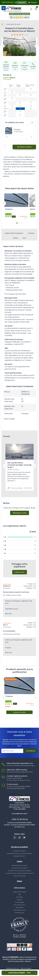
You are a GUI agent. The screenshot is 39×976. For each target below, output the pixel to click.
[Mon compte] (31, 8)
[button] (18, 17)
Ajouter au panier (26, 147)
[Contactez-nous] (16, 2)
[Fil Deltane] (16, 200)
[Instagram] (19, 837)
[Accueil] (3, 24)
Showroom (21, 2)
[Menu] (4, 8)
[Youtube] (24, 837)
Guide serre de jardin (19, 876)
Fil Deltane (17, 129)
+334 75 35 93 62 (7, 2)
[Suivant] (36, 45)
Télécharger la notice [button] (19, 513)
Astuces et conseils (13, 469)
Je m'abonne (30, 751)
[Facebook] (14, 837)
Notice (15, 238)
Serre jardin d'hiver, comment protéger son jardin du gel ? (19, 465)
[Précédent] (3, 45)
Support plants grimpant (14, 233)
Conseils (31, 233)
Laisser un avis (19, 572)
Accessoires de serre (13, 24)
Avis (24, 238)
